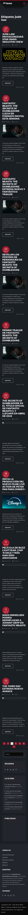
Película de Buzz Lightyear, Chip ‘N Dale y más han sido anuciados (13, 552)
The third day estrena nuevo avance (12, 689)
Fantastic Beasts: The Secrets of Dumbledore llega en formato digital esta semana (13, 111)
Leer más (8, 83)
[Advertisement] (14, 831)
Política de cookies (7, 860)
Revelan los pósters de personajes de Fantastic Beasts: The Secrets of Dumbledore (12, 262)
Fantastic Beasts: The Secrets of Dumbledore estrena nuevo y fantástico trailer (13, 187)
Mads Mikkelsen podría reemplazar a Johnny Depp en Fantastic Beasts (14, 620)
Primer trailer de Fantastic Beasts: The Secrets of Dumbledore (12, 335)
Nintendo (16, 561)
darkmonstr (7, 45)
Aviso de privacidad (8, 854)
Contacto (5, 857)
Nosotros (4, 862)
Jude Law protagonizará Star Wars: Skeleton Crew (12, 38)
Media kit (5, 865)
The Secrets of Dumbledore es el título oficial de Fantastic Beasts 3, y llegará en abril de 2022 (13, 408)
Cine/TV (16, 45)
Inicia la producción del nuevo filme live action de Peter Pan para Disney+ (13, 484)
